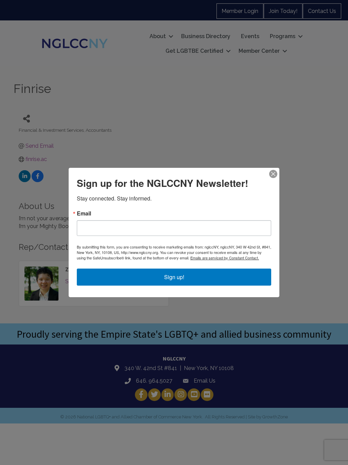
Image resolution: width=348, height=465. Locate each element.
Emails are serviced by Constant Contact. (224, 257)
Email (84, 213)
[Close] (273, 174)
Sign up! (174, 277)
